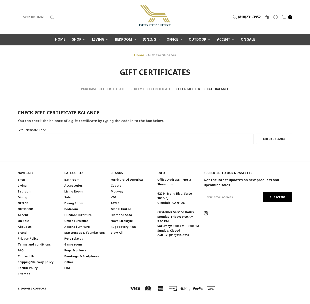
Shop (77, 39)
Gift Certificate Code (32, 130)
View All (117, 233)
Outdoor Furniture (78, 215)
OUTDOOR (198, 39)
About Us (25, 227)
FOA (67, 268)
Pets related (73, 238)
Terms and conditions (34, 244)
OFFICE (173, 39)
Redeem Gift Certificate (151, 89)
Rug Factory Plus (123, 227)
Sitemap (24, 274)
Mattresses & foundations (84, 233)
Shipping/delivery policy (36, 262)
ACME (115, 203)
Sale (67, 197)
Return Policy (28, 268)
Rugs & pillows (75, 250)
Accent (224, 39)
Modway (117, 191)
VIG (113, 197)
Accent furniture (77, 227)
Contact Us (26, 256)
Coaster (117, 185)
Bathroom (72, 180)
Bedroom (124, 39)
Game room (73, 244)
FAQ (21, 250)
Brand (22, 233)
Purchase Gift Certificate (103, 89)
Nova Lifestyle (122, 221)
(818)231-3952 (249, 17)
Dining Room (73, 203)
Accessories (73, 185)
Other (68, 262)
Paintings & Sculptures (81, 256)
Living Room (73, 191)
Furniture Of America (127, 180)
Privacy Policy (28, 238)
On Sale (248, 39)
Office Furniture (76, 221)
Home (60, 39)
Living (98, 39)
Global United (121, 209)
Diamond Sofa (121, 215)
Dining (150, 39)
